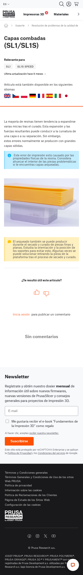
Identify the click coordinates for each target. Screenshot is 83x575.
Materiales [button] (61, 14)
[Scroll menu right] (78, 14)
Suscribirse (19, 441)
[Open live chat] (73, 565)
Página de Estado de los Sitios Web (27, 499)
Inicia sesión (21, 314)
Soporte (20, 25)
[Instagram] (37, 536)
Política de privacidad (18, 485)
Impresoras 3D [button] (35, 13)
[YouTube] (53, 536)
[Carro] (77, 4)
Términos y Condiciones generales (26, 472)
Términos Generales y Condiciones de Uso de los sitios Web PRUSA (39, 479)
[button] (7, 96)
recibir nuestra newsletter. (44, 433)
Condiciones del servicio (51, 453)
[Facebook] (29, 536)
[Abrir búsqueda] (61, 4)
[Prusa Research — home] (9, 14)
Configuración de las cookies (23, 504)
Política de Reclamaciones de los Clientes (31, 495)
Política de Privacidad (19, 453)
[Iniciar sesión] (68, 4)
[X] (45, 536)
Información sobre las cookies (23, 490)
